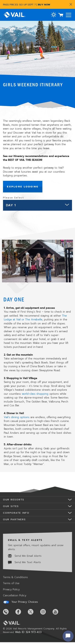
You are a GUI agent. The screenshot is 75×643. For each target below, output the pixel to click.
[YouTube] (58, 612)
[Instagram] (46, 612)
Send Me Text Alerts (27, 562)
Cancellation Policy (14, 595)
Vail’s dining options (16, 417)
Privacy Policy (11, 589)
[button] (53, 15)
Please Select (13, 197)
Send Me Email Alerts (27, 556)
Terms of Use (11, 583)
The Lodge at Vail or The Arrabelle (35, 318)
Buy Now (44, 4)
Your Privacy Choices (24, 602)
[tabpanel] (37, 348)
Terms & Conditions (15, 577)
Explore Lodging (22, 186)
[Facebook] (21, 612)
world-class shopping (35, 394)
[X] (33, 612)
